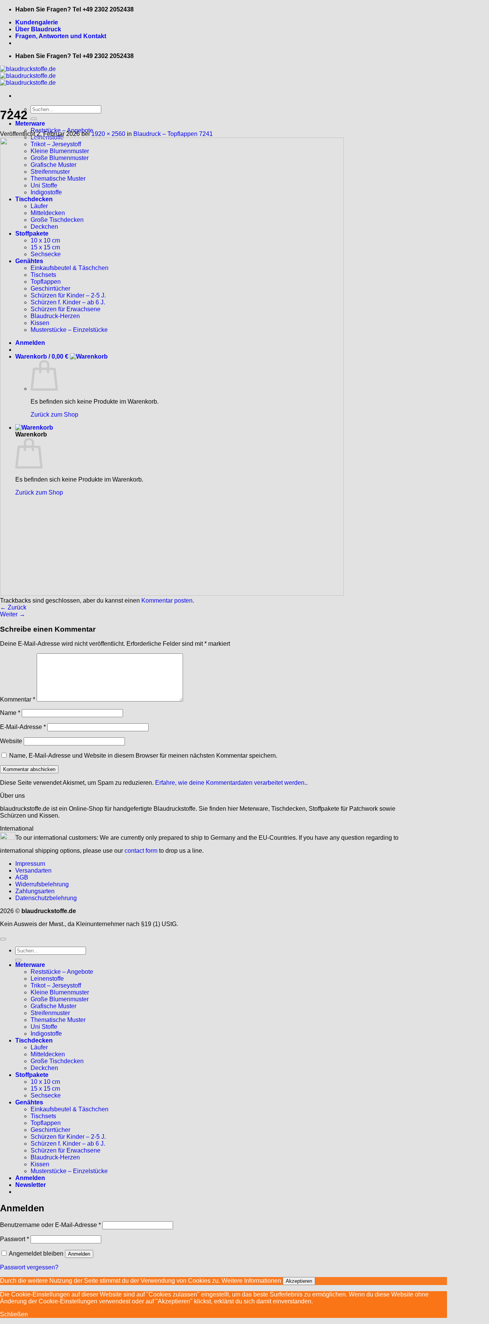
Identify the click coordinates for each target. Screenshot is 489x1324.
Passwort (14, 1239)
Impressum (30, 863)
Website (11, 741)
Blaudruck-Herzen (55, 1157)
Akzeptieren (299, 1281)
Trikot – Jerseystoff (56, 985)
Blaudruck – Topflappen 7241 (173, 134)
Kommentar (17, 699)
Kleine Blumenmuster (60, 992)
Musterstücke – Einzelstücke (69, 1171)
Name (10, 713)
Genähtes (29, 1102)
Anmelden (79, 1254)
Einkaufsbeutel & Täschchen (69, 1109)
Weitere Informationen (251, 1280)
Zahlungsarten (35, 891)
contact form (141, 850)
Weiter (12, 614)
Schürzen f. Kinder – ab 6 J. (68, 1143)
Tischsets (43, 1116)
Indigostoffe (46, 1033)
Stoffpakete (32, 1075)
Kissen (40, 1164)
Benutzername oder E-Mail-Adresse (50, 1225)
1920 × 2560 (108, 134)
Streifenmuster (50, 1013)
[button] (30, 1185)
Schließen (14, 1314)
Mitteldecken (48, 1054)
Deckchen (44, 1068)
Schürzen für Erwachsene (65, 1150)
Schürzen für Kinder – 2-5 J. (68, 1136)
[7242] (172, 593)
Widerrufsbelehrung (42, 884)
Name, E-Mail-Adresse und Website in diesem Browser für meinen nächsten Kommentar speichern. (143, 755)
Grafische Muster (53, 1006)
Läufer (39, 1047)
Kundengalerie (36, 22)
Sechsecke (46, 1095)
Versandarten (33, 870)
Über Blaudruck (38, 29)
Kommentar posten (167, 600)
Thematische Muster (58, 1020)
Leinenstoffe (47, 978)
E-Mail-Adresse (23, 727)
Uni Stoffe (44, 1026)
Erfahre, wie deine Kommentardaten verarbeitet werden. (230, 782)
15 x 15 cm (45, 1088)
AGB (21, 877)
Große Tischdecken (57, 1061)
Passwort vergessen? (29, 1267)
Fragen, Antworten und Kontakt (60, 36)
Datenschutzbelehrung (46, 898)
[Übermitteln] (34, 119)
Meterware (30, 123)
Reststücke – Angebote (62, 971)
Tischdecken (34, 1040)
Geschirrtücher (50, 1130)
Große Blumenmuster (60, 999)
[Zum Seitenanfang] (3, 939)
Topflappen (46, 1123)
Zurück (13, 607)
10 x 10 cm (45, 1081)
